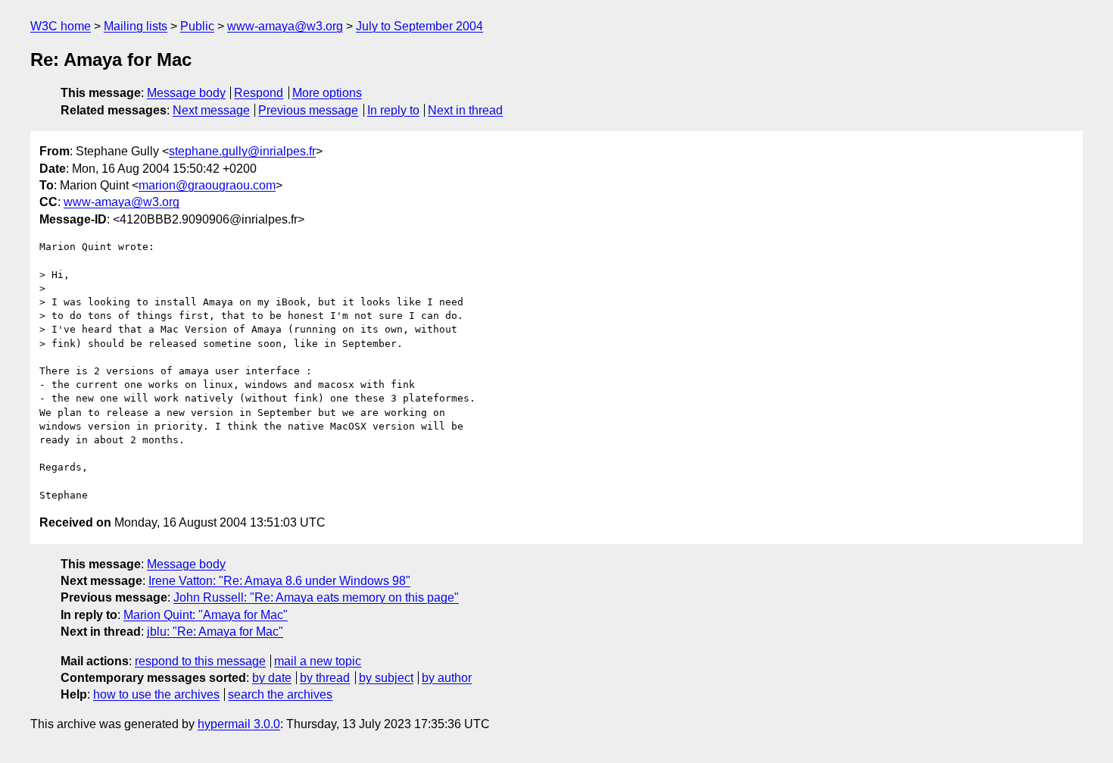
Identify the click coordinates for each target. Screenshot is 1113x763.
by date (272, 677)
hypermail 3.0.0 (239, 724)
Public (197, 26)
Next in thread (465, 110)
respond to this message (200, 661)
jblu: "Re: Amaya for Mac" (215, 631)
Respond (258, 92)
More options (327, 92)
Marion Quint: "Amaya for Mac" (205, 614)
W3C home (60, 26)
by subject (386, 677)
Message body (186, 92)
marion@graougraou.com (207, 185)
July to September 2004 (419, 26)
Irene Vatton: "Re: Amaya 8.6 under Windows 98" (279, 580)
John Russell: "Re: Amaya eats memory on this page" (316, 597)
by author (447, 677)
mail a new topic (317, 661)
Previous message (308, 110)
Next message (211, 110)
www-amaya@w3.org (285, 26)
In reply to (393, 110)
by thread (325, 677)
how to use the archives (156, 694)
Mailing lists (135, 26)
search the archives (280, 694)
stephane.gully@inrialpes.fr (242, 151)
